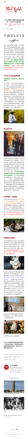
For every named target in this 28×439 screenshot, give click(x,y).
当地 (12, 25)
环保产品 (5, 359)
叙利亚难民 (15, 356)
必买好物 (14, 24)
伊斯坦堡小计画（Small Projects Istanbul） (14, 277)
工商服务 (10, 24)
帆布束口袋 (17, 354)
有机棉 (19, 356)
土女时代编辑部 (14, 365)
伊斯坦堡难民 (12, 354)
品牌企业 (6, 24)
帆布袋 (21, 354)
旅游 (23, 24)
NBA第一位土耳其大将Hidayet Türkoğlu (13, 415)
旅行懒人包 (19, 24)
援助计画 (10, 356)
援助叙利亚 (6, 356)
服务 (10, 25)
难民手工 (14, 359)
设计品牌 (9, 359)
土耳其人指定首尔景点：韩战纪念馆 (11, 393)
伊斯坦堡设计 (6, 354)
